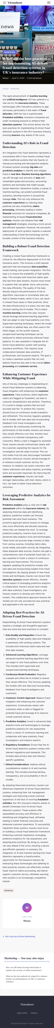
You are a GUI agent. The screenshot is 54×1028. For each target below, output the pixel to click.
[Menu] (48, 3)
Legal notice (22, 1013)
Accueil (6, 89)
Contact (33, 1013)
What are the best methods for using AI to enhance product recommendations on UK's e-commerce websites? (26, 979)
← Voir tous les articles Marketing (19, 936)
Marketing (9, 52)
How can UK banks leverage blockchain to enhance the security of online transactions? (24, 968)
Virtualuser (12, 2)
